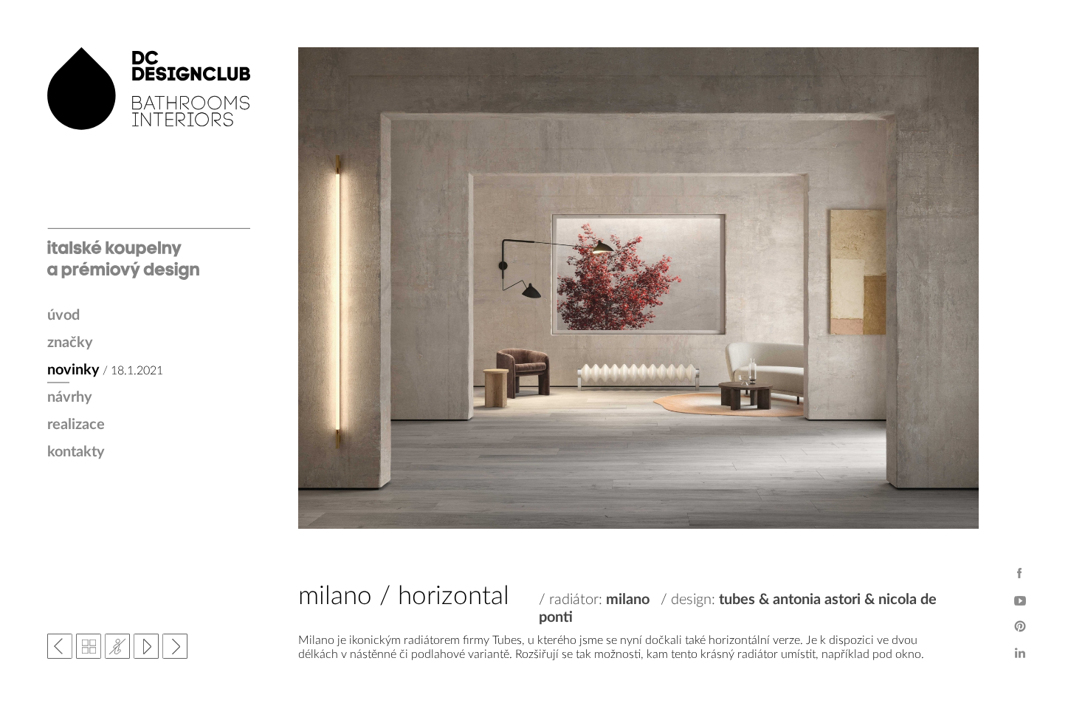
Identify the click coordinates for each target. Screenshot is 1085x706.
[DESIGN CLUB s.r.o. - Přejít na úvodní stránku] (148, 163)
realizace (76, 424)
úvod (63, 315)
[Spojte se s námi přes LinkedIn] (1020, 653)
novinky (73, 370)
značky (70, 342)
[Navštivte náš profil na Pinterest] (1020, 626)
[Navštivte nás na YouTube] (1020, 600)
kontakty (76, 452)
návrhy (69, 397)
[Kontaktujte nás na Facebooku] (1020, 573)
